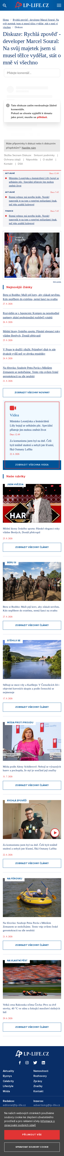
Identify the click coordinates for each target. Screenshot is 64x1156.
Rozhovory (40, 1076)
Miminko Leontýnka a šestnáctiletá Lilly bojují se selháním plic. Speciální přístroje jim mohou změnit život (34, 182)
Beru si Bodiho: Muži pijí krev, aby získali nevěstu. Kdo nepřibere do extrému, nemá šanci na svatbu (31, 297)
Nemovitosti (40, 1071)
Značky (37, 1086)
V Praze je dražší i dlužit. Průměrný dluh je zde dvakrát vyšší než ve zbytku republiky (29, 351)
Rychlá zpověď (17, 800)
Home (6, 19)
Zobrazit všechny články (32, 547)
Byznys (7, 1076)
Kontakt (38, 1091)
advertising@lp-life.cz (46, 1105)
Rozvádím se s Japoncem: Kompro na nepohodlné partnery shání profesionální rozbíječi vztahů (31, 315)
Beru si (11, 562)
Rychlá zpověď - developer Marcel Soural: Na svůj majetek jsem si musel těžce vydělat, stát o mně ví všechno (31, 23)
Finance (9, 211)
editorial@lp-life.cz (14, 1105)
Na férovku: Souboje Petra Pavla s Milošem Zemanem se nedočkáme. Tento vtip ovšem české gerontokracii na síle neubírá (30, 372)
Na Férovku (14, 878)
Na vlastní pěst (17, 960)
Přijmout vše (32, 1134)
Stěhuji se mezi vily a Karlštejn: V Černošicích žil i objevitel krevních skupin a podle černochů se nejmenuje (31, 688)
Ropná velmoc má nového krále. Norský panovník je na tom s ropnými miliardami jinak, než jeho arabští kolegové (33, 201)
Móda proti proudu (20, 722)
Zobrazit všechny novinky (32, 392)
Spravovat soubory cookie (32, 1147)
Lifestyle (8, 1086)
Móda (6, 1091)
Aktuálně (10, 173)
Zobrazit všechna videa (32, 464)
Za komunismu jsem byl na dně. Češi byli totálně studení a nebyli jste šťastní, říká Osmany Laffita (32, 445)
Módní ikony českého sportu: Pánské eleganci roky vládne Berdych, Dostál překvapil (31, 333)
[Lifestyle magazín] (32, 5)
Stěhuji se (13, 640)
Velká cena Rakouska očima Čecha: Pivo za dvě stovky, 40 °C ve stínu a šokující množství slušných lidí (31, 1008)
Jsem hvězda (15, 484)
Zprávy (37, 1081)
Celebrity (8, 1081)
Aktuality (8, 1071)
